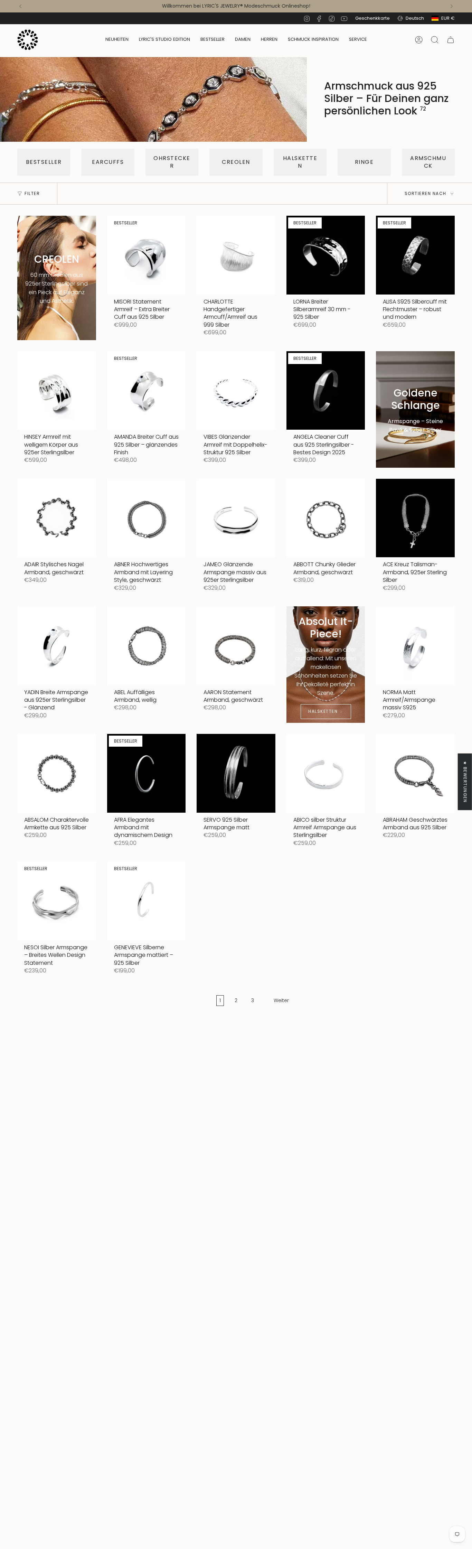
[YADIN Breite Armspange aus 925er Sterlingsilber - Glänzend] (56, 645)
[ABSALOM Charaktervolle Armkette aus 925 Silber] (56, 773)
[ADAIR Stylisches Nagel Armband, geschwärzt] (56, 518)
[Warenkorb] (451, 40)
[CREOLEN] (56, 278)
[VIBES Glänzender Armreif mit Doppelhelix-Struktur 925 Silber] (236, 390)
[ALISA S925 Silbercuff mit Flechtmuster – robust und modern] (415, 255)
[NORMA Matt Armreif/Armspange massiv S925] (415, 645)
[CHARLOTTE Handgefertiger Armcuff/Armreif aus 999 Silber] (236, 255)
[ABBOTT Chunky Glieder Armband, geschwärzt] (325, 518)
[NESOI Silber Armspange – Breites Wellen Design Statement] (56, 900)
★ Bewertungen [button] (465, 782)
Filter (32, 193)
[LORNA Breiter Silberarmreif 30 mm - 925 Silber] (325, 255)
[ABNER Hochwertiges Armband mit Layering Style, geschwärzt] (146, 518)
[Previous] (20, 6)
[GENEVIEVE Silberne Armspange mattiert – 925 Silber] (146, 900)
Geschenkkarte (372, 18)
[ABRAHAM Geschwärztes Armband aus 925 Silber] (415, 773)
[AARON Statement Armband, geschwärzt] (236, 645)
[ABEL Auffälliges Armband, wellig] (146, 645)
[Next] (452, 6)
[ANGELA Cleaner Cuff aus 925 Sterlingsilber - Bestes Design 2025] (325, 390)
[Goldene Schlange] (415, 409)
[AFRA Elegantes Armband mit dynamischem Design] (146, 773)
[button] (243, 39)
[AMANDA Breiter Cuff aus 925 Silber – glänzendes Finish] (146, 390)
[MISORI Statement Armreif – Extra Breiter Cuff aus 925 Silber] (146, 255)
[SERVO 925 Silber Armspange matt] (236, 773)
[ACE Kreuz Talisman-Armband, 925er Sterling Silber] (415, 518)
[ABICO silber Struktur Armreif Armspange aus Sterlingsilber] (325, 773)
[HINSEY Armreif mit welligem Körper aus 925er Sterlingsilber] (56, 390)
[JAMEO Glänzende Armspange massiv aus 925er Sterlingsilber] (236, 518)
